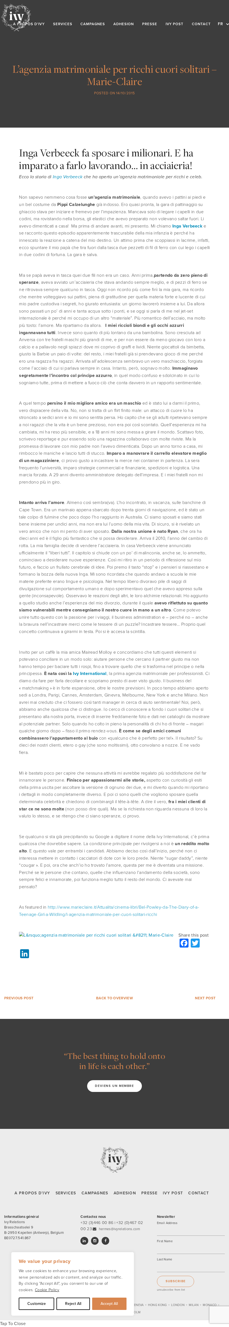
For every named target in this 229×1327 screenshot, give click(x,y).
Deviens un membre (114, 1086)
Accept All (109, 1303)
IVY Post (173, 1193)
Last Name (164, 1259)
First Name (165, 1241)
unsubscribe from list (171, 1289)
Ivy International (89, 673)
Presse (149, 1193)
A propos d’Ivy (32, 1193)
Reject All (73, 1303)
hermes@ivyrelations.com (119, 1229)
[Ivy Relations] (16, 17)
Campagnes (95, 1193)
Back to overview (114, 998)
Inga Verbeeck (67, 177)
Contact (198, 1193)
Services (66, 1193)
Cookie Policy (47, 1290)
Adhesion (125, 1193)
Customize (36, 1303)
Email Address (167, 1223)
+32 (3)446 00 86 (96, 1222)
